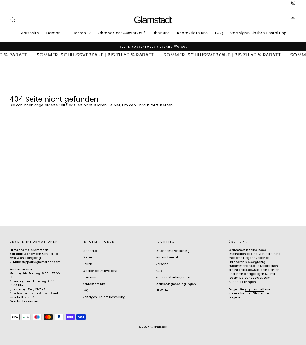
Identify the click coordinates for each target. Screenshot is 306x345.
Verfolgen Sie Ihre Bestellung (258, 33)
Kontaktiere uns (192, 33)
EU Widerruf (164, 290)
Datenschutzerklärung (173, 251)
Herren (79, 33)
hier (117, 105)
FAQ (219, 33)
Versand (162, 264)
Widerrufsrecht (167, 257)
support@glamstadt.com (41, 262)
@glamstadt (254, 289)
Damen (53, 33)
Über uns (161, 33)
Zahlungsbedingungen (173, 277)
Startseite (29, 33)
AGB (159, 271)
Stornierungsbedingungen (176, 284)
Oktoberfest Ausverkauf (121, 33)
